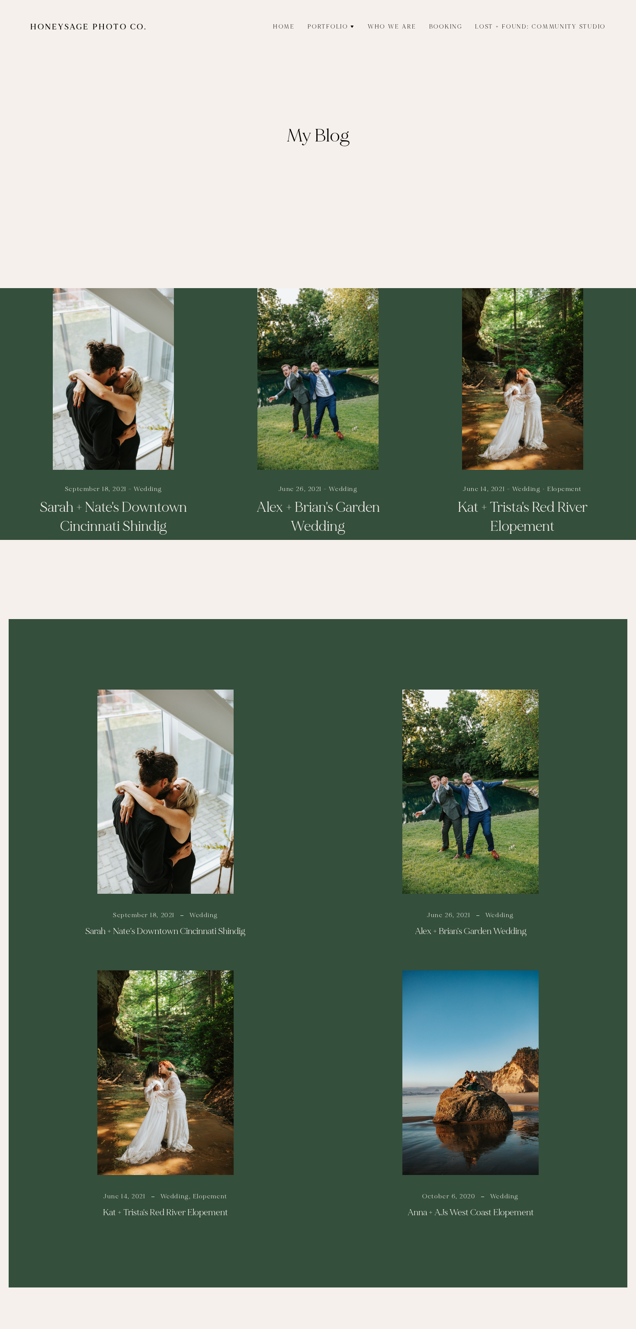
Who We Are (392, 26)
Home (284, 26)
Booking (446, 26)
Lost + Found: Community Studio (540, 26)
